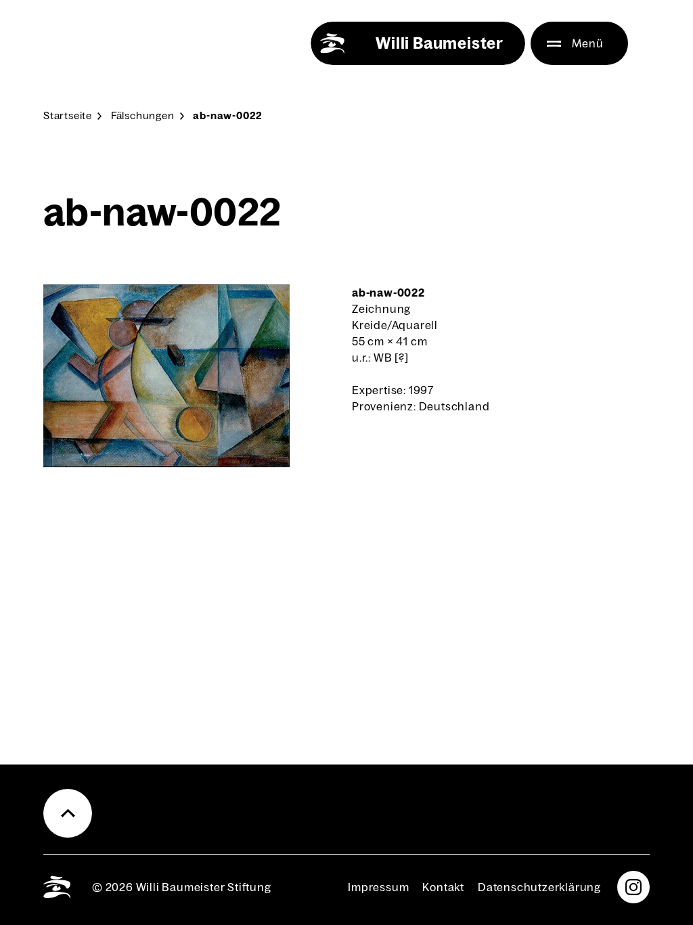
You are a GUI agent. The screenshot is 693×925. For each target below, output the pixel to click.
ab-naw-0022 (228, 115)
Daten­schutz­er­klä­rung (539, 887)
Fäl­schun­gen (143, 115)
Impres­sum (378, 887)
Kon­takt (443, 887)
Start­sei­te (67, 115)
